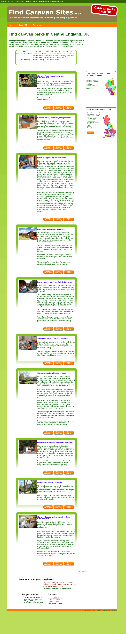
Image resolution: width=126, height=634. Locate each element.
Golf (47, 60)
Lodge (47, 51)
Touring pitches (56, 51)
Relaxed (53, 57)
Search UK (23, 25)
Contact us (105, 610)
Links (88, 610)
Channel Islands (91, 128)
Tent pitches (67, 51)
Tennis (72, 54)
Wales (88, 125)
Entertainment (38, 56)
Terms (99, 610)
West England (91, 121)
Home (11, 25)
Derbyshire (89, 84)
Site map (113, 610)
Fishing (41, 60)
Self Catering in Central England (49, 1)
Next (78, 571)
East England (91, 119)
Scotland (89, 126)
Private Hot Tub (62, 54)
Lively (46, 57)
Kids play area (64, 56)
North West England (92, 123)
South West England (93, 115)
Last (83, 571)
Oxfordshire (89, 87)
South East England (92, 117)
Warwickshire (89, 88)
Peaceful (60, 57)
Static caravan (38, 51)
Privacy (93, 610)
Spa (54, 54)
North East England (92, 122)
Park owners (37, 25)
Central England (66, 34)
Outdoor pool (46, 54)
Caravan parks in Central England (26, 1)
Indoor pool (37, 54)
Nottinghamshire (90, 85)
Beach (35, 60)
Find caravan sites (7, 1)
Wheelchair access (51, 56)
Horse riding (54, 60)
